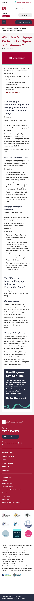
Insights (9, 28)
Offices (4, 460)
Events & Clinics (6, 477)
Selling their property (13, 92)
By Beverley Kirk (7, 49)
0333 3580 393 (8, 14)
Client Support (5, 2)
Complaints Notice (7, 486)
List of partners (24, 550)
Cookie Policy (6, 499)
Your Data (5, 493)
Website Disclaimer (7, 483)
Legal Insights (7, 463)
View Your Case (23, 22)
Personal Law (7, 453)
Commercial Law (8, 456)
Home (3, 28)
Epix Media (21, 598)
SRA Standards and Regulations (13, 559)
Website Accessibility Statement (11, 502)
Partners (4, 480)
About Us (5, 467)
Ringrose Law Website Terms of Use (12, 490)
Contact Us (6, 470)
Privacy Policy (6, 496)
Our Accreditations (11, 443)
